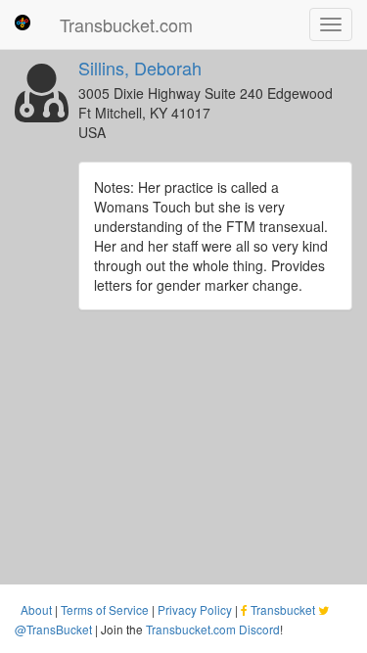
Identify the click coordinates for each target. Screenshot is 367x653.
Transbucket (283, 609)
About (36, 609)
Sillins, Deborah (140, 67)
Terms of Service (105, 609)
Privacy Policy (195, 609)
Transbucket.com (126, 24)
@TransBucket (53, 629)
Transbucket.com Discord (213, 629)
